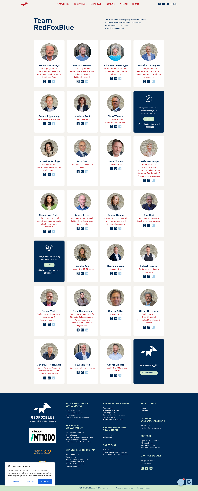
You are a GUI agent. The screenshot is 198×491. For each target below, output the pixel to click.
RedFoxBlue (96, 4)
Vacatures (144, 410)
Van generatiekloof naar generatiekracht (75, 434)
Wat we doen (63, 4)
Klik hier (49, 265)
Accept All (45, 481)
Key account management (113, 419)
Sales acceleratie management (77, 417)
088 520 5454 (146, 463)
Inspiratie (110, 4)
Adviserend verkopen (111, 410)
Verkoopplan (107, 437)
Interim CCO (145, 426)
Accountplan (108, 408)
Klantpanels (70, 415)
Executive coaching (73, 466)
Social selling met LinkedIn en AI (115, 454)
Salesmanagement (110, 435)
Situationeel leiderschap (75, 461)
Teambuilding (71, 457)
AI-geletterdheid (109, 450)
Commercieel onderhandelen (114, 415)
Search (143, 408)
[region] (30, 474)
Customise (15, 481)
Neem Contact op (148, 373)
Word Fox (124, 4)
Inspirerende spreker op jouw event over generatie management (79, 438)
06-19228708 (148, 127)
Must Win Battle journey (75, 464)
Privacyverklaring (147, 443)
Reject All (30, 481)
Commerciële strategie (74, 413)
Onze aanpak (79, 4)
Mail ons (149, 119)
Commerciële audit (73, 410)
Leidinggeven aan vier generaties (78, 442)
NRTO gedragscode (148, 445)
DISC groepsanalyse (73, 455)
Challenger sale (109, 413)
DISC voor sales (109, 417)
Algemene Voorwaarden (150, 441)
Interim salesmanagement (151, 428)
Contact (135, 4)
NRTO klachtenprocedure (150, 447)
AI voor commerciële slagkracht (115, 452)
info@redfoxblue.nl (148, 461)
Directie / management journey (77, 459)
